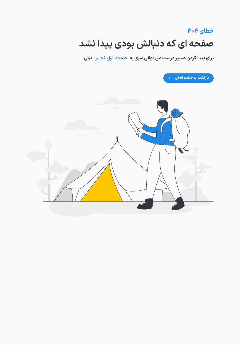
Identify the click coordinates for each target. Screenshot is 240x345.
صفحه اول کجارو (111, 58)
